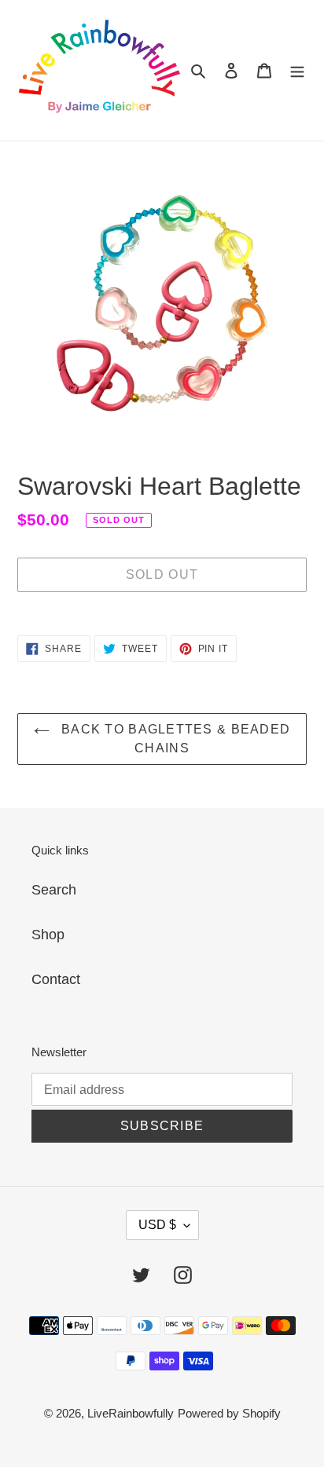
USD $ (157, 1224)
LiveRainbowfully (130, 1413)
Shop (47, 934)
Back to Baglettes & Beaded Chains (174, 739)
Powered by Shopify (229, 1413)
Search (53, 890)
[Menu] (297, 70)
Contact (55, 979)
